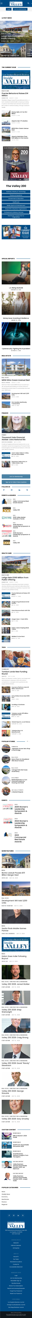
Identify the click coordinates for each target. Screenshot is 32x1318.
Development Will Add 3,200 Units (20, 394)
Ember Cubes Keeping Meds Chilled (20, 628)
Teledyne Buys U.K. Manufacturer (17, 731)
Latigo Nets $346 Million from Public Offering (15, 578)
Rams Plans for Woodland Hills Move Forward (20, 760)
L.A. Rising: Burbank (16, 288)
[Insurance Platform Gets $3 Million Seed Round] (6, 690)
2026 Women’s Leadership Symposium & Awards (21, 526)
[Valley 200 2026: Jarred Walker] (16, 972)
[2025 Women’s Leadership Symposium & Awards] (7, 534)
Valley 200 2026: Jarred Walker (16, 984)
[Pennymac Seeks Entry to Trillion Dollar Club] (6, 464)
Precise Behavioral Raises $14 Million (15, 94)
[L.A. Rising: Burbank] (16, 272)
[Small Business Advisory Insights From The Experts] (7, 1154)
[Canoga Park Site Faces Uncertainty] (6, 770)
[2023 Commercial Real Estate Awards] (8, 835)
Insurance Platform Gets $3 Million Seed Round (20, 688)
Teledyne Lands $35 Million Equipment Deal (20, 714)
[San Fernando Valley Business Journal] (16, 3)
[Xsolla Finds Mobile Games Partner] (16, 916)
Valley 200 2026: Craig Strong (15, 1037)
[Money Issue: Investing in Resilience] (16, 303)
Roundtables (17, 1133)
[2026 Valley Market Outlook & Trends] (7, 517)
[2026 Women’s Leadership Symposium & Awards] (7, 525)
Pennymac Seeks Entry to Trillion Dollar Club (19, 462)
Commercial (15, 746)
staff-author (6, 987)
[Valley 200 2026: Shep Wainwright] (16, 998)
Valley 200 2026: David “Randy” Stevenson (16, 1064)
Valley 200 (16, 510)
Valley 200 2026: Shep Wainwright (11, 1010)
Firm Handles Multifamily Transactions (19, 403)
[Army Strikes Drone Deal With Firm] (6, 698)
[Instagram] (11, 490)
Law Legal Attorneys (17, 790)
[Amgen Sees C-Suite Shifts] (6, 621)
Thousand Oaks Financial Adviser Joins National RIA (14, 438)
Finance (5, 413)
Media (3, 870)
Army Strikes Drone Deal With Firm (21, 696)
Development (15, 777)
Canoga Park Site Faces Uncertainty (19, 770)
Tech (4, 647)
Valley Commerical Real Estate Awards (21, 502)
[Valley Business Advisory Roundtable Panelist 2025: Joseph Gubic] (7, 1176)
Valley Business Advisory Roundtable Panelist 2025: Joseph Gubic (20, 1178)
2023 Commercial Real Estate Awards (20, 838)
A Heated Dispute (17, 792)
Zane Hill (4, 676)
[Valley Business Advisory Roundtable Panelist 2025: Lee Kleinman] (7, 1164)
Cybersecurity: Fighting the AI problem (16, 349)
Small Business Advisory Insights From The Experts (20, 1155)
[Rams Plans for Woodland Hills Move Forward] (6, 759)
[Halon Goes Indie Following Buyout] (16, 944)
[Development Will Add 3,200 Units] (6, 396)
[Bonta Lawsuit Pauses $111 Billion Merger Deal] (16, 861)
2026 (14, 499)
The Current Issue (9, 67)
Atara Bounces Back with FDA (21, 610)
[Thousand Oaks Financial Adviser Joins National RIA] (16, 424)
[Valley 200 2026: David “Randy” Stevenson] (16, 1051)
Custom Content (9, 1130)
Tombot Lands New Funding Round (14, 672)
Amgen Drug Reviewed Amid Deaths (20, 602)
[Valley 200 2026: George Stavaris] (16, 1079)
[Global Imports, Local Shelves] (6, 724)
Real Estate (6, 356)
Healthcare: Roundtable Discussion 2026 (21, 1145)
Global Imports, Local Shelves (21, 722)
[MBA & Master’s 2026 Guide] (7, 1136)
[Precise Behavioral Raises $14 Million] (16, 79)
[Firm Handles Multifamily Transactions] (6, 405)
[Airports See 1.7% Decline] (6, 121)
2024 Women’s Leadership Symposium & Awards (21, 824)
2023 (16, 832)
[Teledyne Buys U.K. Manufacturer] (6, 733)
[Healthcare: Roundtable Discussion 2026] (7, 1145)
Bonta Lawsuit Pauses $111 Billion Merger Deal (13, 874)
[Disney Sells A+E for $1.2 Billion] (6, 113)
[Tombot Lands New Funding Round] (16, 658)
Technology (5, 669)
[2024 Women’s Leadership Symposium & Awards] (8, 820)
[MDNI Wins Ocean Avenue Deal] (6, 130)
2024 (16, 818)
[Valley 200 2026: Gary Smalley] (16, 1107)
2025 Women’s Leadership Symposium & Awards (21, 534)
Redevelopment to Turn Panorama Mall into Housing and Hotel (19, 781)
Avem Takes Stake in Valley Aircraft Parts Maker (20, 453)
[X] (27, 490)
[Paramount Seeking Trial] (13, 50)
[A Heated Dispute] (6, 791)
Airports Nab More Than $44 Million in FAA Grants (20, 137)
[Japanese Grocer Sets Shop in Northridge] (6, 748)
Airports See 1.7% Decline (19, 121)
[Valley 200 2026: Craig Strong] (16, 1025)
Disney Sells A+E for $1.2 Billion (19, 112)
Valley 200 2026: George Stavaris (13, 1092)
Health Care (6, 33)
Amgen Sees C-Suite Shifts (20, 619)
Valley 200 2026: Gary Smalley (15, 1119)
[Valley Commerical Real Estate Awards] (7, 501)
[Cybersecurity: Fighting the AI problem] (16, 333)
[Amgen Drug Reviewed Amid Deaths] (6, 604)
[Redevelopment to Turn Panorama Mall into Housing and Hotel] (6, 780)
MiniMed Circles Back (18, 636)
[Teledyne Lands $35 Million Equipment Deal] (6, 716)
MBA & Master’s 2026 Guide (20, 1136)
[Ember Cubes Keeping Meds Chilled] (6, 630)
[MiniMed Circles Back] (6, 639)
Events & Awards (9, 495)
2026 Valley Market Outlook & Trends (19, 518)
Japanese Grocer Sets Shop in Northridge (21, 749)
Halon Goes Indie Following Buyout (14, 957)
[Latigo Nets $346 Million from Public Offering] (16, 32)
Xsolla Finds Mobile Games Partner (14, 929)
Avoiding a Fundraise (18, 704)
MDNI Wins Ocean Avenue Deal (20, 129)
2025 (14, 531)
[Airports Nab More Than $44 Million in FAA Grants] (6, 138)
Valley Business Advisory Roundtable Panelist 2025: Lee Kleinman (20, 1166)
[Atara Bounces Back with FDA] (6, 613)
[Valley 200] (7, 509)
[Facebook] (4, 490)
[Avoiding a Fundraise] (6, 707)
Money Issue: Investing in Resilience (16, 318)
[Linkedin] (19, 490)
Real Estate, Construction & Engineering (14, 981)
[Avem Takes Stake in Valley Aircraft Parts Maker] (6, 455)
